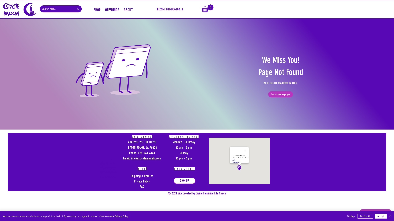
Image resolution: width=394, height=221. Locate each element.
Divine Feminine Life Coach (211, 193)
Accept (380, 216)
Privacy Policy (121, 216)
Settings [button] (351, 216)
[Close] (390, 216)
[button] (97, 9)
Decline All (365, 216)
